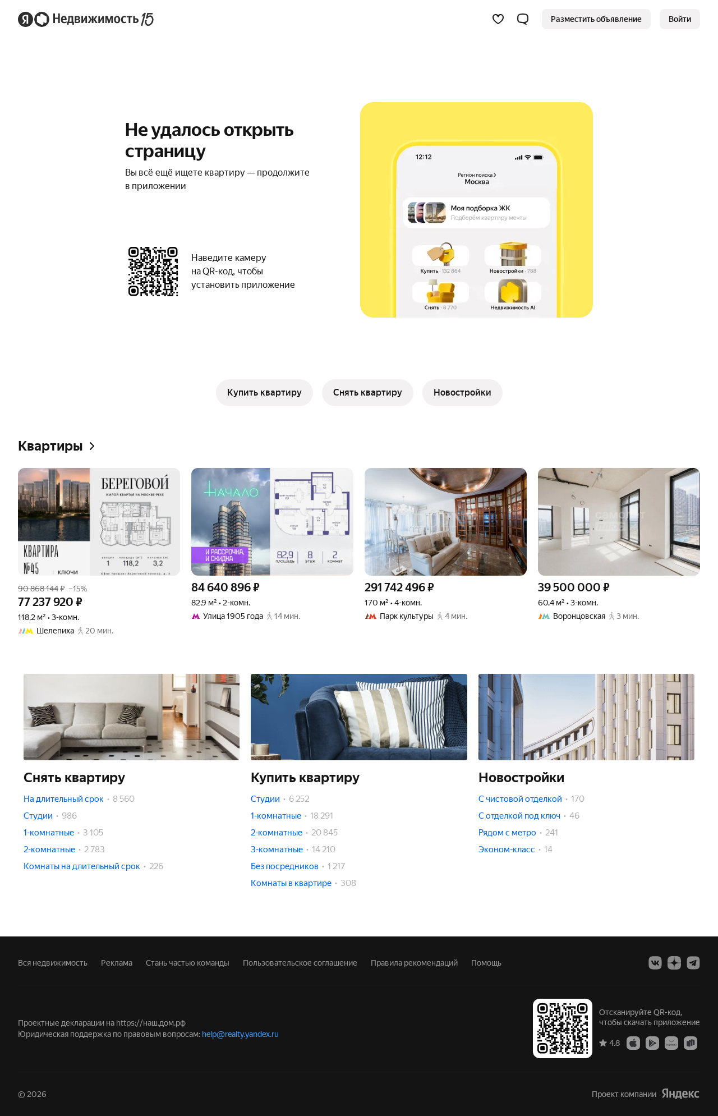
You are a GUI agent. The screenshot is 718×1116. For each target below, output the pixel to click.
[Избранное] (498, 19)
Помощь (486, 962)
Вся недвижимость (53, 962)
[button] (523, 19)
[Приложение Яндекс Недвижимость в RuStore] (690, 1042)
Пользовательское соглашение (300, 962)
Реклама (116, 962)
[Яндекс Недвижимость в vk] (655, 963)
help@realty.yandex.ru (240, 1034)
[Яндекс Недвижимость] (86, 19)
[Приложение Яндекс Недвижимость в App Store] (633, 1042)
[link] (680, 19)
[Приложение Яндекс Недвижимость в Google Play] (652, 1042)
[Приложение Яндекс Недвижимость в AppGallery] (671, 1042)
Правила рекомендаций (414, 962)
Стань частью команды (187, 962)
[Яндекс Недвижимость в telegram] (693, 963)
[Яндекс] (680, 1094)
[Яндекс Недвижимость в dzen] (674, 963)
